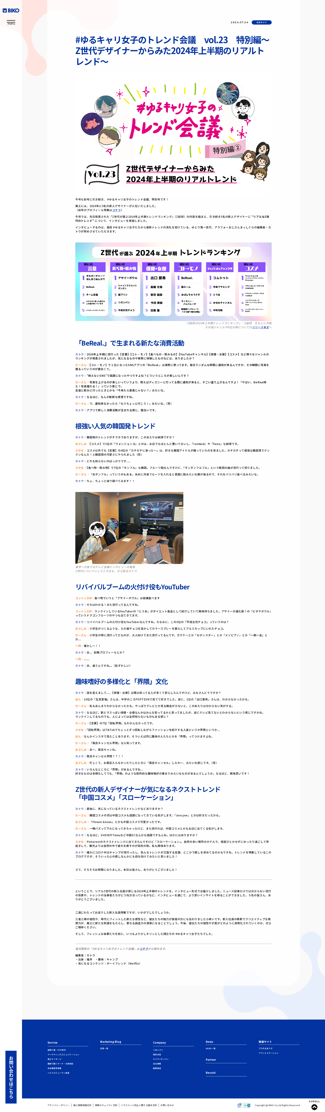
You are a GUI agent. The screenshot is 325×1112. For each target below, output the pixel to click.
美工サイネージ (55, 1059)
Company (159, 1042)
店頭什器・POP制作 (57, 1050)
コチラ (116, 210)
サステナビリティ (161, 1059)
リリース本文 (260, 327)
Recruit (211, 1072)
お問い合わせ (167, 1105)
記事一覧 (104, 1048)
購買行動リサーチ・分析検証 (60, 1063)
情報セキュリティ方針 (106, 1105)
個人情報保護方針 (82, 1105)
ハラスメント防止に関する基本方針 (139, 1105)
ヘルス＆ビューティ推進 (58, 1072)
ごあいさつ (158, 1050)
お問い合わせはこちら (11, 1077)
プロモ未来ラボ (266, 1048)
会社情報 (157, 1063)
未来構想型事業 (55, 1068)
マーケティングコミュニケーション (63, 1054)
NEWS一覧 (211, 1048)
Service (53, 1042)
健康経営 (157, 1068)
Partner (211, 1059)
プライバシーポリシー (58, 1105)
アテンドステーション (269, 1053)
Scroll (314, 1101)
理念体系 (157, 1054)
